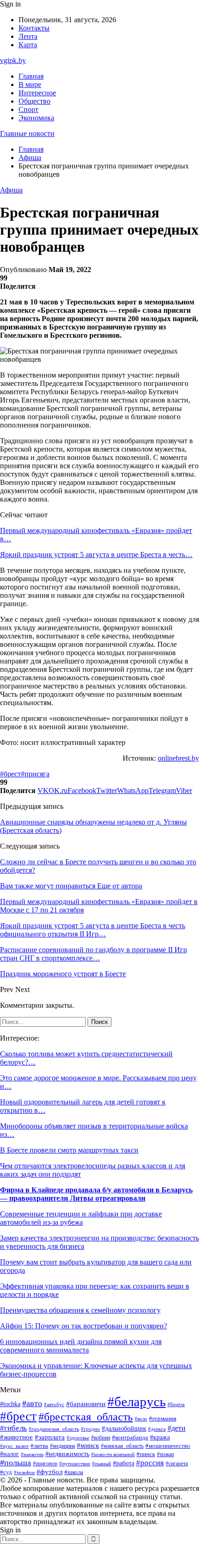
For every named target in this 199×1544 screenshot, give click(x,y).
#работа (123, 1463)
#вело (141, 1418)
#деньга (157, 1429)
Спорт (28, 109)
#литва (39, 1446)
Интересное (37, 93)
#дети (177, 1428)
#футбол (49, 1472)
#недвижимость (67, 1454)
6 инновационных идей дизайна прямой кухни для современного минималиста (81, 1346)
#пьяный (101, 1463)
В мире (30, 84)
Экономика (36, 118)
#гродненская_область (54, 1429)
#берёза (176, 1404)
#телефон (24, 1472)
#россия (150, 1462)
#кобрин (100, 1437)
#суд (6, 1472)
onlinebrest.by (178, 758)
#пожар (165, 1454)
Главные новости (27, 133)
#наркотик (32, 1454)
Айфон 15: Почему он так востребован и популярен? (83, 1326)
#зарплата (50, 1437)
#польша (15, 1462)
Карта (28, 45)
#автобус (54, 1404)
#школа (73, 1472)
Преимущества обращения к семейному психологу (80, 1310)
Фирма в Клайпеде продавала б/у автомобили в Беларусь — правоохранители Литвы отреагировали (96, 1194)
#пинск (146, 1454)
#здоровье (78, 1437)
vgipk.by (13, 60)
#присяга (35, 774)
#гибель (13, 1428)
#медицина (62, 1446)
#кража (160, 1437)
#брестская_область (85, 1416)
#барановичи (86, 1404)
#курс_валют (14, 1446)
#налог (9, 1454)
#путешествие (74, 1463)
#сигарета (177, 1463)
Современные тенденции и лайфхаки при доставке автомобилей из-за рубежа (81, 1218)
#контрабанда (130, 1437)
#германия (162, 1418)
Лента (28, 36)
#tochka (10, 1404)
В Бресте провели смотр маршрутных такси (69, 1150)
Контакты (34, 28)
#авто (32, 1403)
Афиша (11, 190)
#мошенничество (167, 1446)
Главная (31, 76)
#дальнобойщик (124, 1428)
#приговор (45, 1464)
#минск (88, 1445)
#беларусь (136, 1401)
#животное (16, 1437)
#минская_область (122, 1446)
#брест (10, 774)
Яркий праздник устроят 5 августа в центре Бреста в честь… (96, 554)
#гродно (90, 1429)
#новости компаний (113, 1454)
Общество (34, 101)
